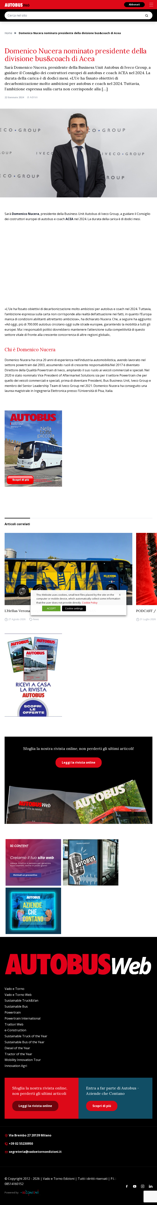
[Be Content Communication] (30, 1193)
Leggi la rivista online (78, 762)
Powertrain (13, 1012)
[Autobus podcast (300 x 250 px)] (91, 862)
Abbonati (134, 4)
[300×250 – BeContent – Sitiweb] (33, 862)
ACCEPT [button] (51, 608)
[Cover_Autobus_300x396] (78, 448)
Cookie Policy (89, 602)
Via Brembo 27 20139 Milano (29, 1135)
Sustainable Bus (16, 1006)
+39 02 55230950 (20, 1143)
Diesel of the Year (17, 1048)
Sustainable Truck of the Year (26, 1036)
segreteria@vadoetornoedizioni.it (35, 1152)
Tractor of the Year (18, 1054)
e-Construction (15, 1030)
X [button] (120, 594)
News (36, 619)
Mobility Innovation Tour (23, 1060)
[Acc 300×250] (33, 911)
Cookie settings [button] (74, 608)
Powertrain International (22, 1018)
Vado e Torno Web (18, 995)
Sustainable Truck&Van (21, 1000)
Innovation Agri (16, 1066)
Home (8, 33)
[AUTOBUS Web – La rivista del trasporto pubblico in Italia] (17, 5)
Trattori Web (14, 1024)
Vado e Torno (14, 989)
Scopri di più (101, 1106)
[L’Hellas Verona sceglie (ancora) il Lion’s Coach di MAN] (68, 569)
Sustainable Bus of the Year (24, 1042)
